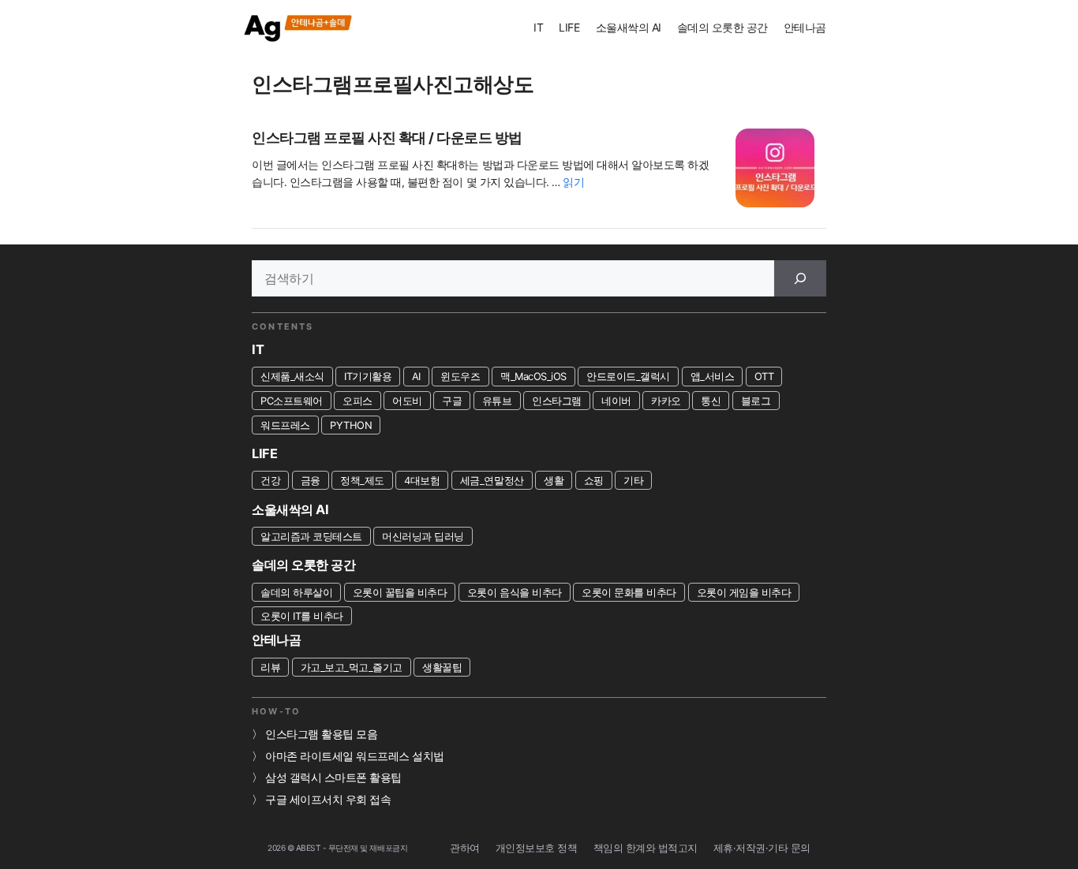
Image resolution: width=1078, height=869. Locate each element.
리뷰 (270, 667)
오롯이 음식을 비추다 (514, 592)
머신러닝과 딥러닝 (423, 536)
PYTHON (351, 425)
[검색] (800, 278)
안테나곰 (805, 27)
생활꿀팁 (442, 667)
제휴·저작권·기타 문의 (761, 848)
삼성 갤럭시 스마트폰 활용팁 (333, 777)
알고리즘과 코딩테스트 (311, 536)
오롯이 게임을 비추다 (744, 592)
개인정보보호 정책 (537, 848)
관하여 (465, 848)
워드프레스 (285, 425)
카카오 (666, 400)
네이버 (616, 400)
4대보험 (422, 480)
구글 (452, 400)
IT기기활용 (367, 376)
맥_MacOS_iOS (533, 376)
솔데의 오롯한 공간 (722, 27)
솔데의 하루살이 (296, 592)
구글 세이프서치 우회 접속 (328, 799)
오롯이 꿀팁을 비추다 (400, 592)
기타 (633, 480)
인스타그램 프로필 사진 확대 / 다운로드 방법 (387, 137)
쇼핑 (594, 480)
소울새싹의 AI (628, 27)
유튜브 (497, 400)
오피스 (357, 400)
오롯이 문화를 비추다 (629, 592)
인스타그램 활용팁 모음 (321, 734)
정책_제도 (362, 480)
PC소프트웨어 (291, 400)
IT (538, 27)
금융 (310, 480)
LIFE (569, 27)
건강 (270, 480)
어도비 (407, 400)
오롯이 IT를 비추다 (301, 616)
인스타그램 (557, 400)
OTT (764, 376)
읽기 (573, 182)
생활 (553, 480)
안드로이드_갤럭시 (628, 376)
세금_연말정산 (492, 480)
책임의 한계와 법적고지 (645, 848)
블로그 (756, 400)
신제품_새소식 (292, 376)
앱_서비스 (713, 376)
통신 (711, 400)
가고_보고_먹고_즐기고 (351, 667)
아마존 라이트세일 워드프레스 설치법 (354, 756)
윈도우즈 (460, 376)
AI (416, 376)
